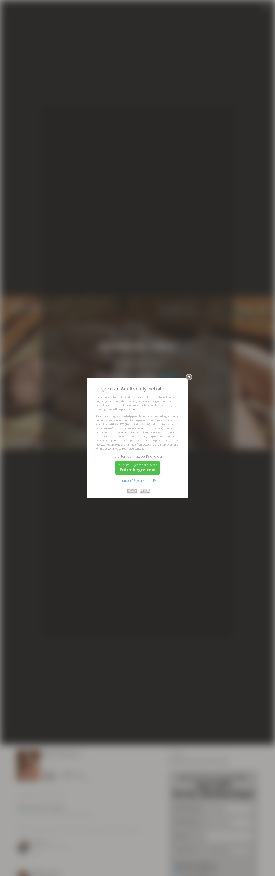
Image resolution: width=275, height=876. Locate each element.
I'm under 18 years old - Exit (137, 480)
